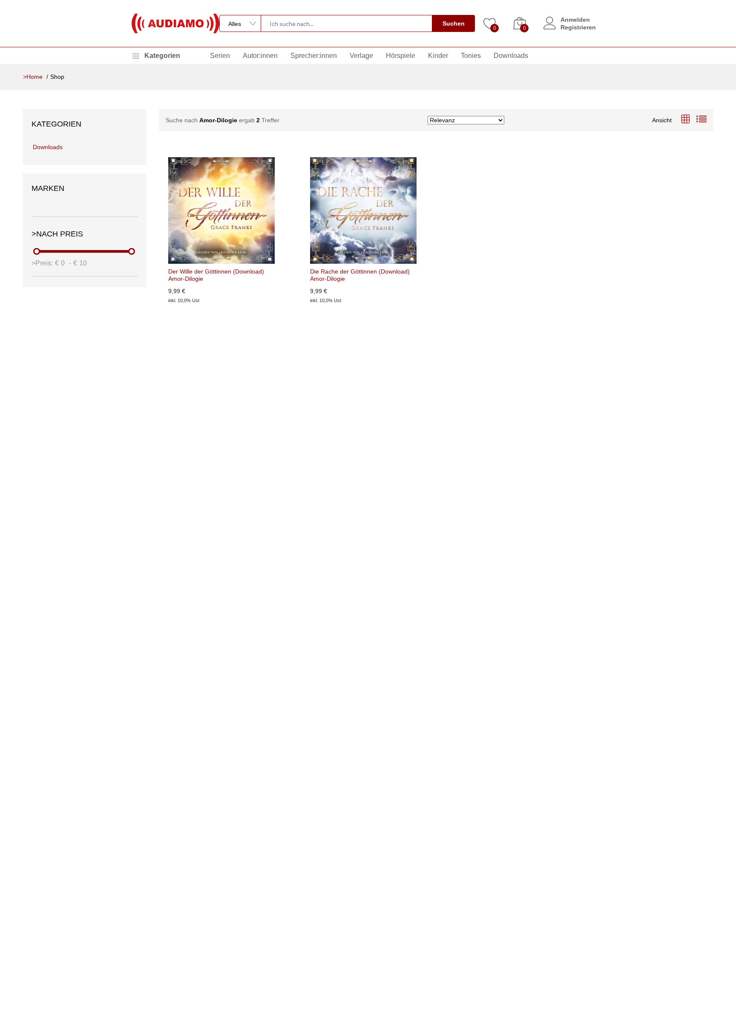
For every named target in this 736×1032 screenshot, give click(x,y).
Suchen (454, 23)
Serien (220, 55)
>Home (33, 76)
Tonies (471, 55)
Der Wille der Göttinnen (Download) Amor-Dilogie (216, 275)
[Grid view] (685, 120)
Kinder (438, 55)
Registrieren (578, 27)
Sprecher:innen (313, 55)
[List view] (701, 120)
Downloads (511, 55)
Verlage (361, 55)
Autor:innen (260, 55)
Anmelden (575, 19)
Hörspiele (400, 55)
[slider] (37, 251)
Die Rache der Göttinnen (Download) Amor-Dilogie (360, 275)
